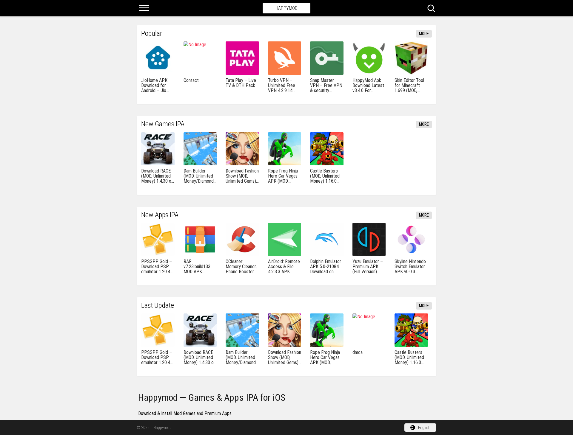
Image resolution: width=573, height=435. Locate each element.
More (424, 33)
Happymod (286, 8)
